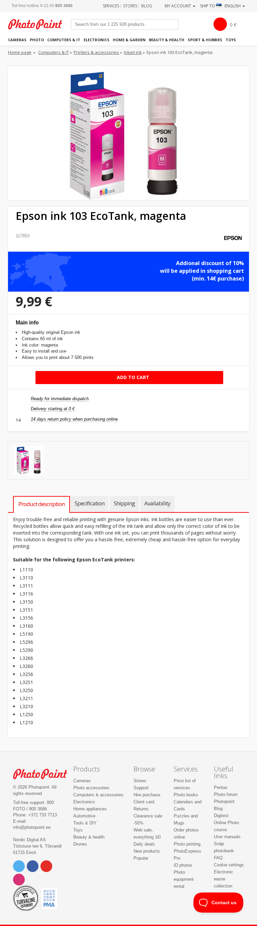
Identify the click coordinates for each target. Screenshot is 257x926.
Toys (231, 39)
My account (178, 6)
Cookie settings (229, 864)
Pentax (221, 787)
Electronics (96, 39)
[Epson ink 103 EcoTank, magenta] (28, 460)
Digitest (221, 815)
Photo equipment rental (184, 879)
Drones (80, 844)
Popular (141, 858)
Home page (19, 52)
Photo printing (187, 844)
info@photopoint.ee (32, 827)
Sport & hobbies (205, 39)
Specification (89, 503)
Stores (130, 6)
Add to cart (132, 377)
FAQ (218, 857)
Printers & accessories (96, 52)
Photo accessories (91, 787)
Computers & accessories (98, 794)
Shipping (124, 503)
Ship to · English (221, 6)
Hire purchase (147, 794)
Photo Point (43, 774)
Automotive (84, 815)
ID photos (183, 865)
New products (147, 851)
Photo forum (226, 794)
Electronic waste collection (223, 878)
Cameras (17, 39)
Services (111, 6)
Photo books (186, 794)
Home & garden (129, 39)
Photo (37, 39)
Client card (144, 801)
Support (141, 787)
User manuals (227, 836)
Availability (157, 503)
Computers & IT (63, 39)
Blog (146, 6)
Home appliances (90, 808)
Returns (141, 808)
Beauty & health (166, 39)
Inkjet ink (133, 52)
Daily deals (144, 844)
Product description (41, 504)
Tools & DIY (85, 822)
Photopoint (38, 24)
